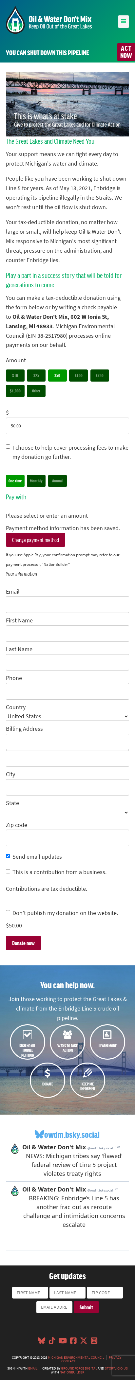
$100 (79, 375)
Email (13, 592)
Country (16, 707)
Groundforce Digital (79, 1368)
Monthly (36, 480)
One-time (15, 480)
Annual (57, 480)
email (32, 1368)
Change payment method (35, 540)
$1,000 (15, 390)
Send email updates (37, 857)
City (10, 774)
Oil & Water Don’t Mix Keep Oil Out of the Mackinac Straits (49, 20)
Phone (14, 678)
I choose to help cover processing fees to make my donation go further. (70, 452)
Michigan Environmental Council (76, 1357)
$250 (100, 375)
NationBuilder (72, 1372)
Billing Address (24, 729)
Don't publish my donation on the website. (65, 913)
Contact (68, 1361)
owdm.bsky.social (72, 1134)
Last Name (19, 649)
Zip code (16, 825)
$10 (15, 375)
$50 (57, 375)
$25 (36, 375)
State (12, 803)
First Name (19, 620)
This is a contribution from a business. (59, 872)
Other (36, 390)
